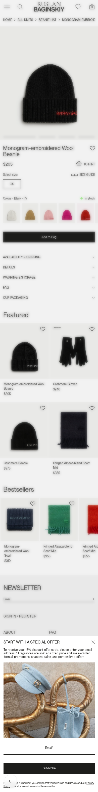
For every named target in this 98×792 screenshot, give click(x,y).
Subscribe (49, 768)
